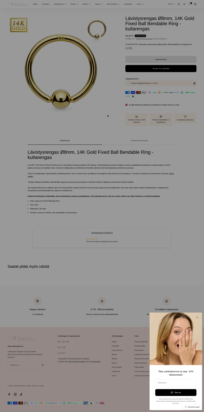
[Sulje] (197, 317)
